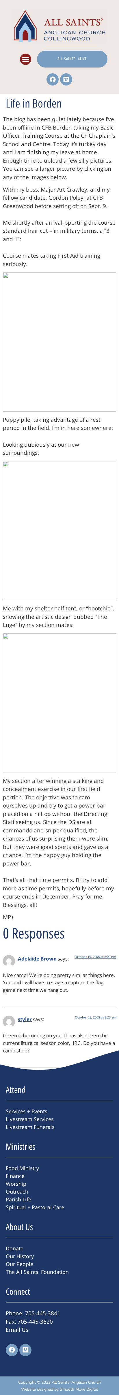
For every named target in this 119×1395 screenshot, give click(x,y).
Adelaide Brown (37, 958)
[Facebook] (53, 79)
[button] (25, 59)
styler (25, 1019)
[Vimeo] (66, 79)
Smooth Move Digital (79, 1389)
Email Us (17, 1330)
